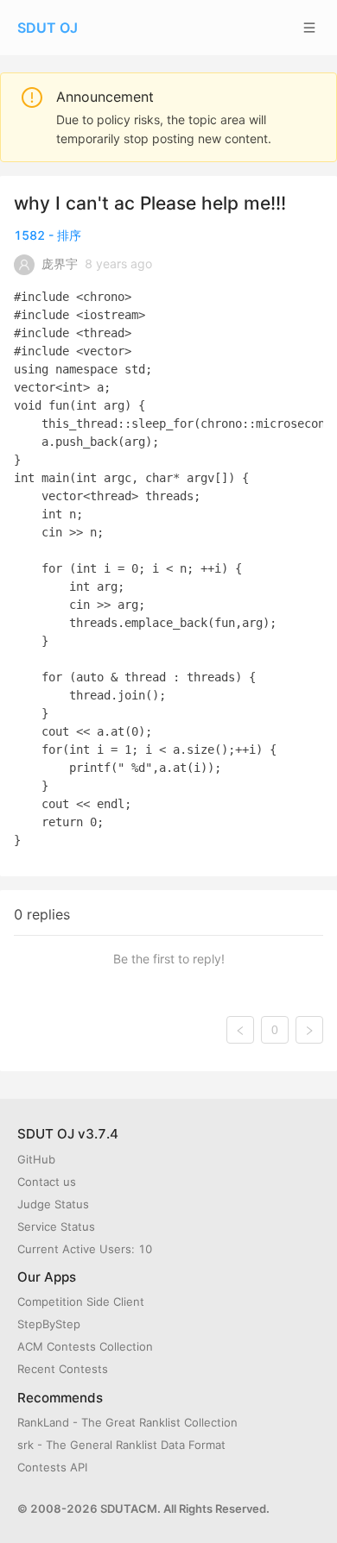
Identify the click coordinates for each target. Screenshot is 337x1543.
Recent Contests (62, 1369)
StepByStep (48, 1324)
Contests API (52, 1467)
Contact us (46, 1182)
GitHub (36, 1159)
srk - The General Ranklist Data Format (121, 1445)
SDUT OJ (47, 27)
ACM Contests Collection (85, 1346)
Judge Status (53, 1204)
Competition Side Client (80, 1301)
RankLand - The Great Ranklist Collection (127, 1422)
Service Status (56, 1226)
